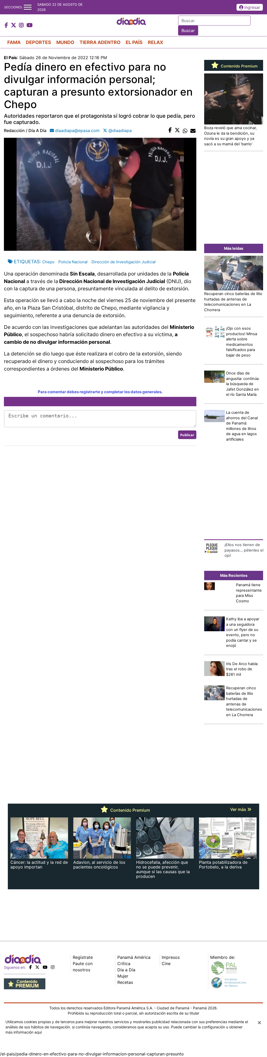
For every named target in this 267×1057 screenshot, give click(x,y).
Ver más (238, 809)
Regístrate (83, 957)
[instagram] (52, 967)
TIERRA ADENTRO (100, 42)
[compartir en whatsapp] (185, 130)
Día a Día (126, 969)
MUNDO (65, 42)
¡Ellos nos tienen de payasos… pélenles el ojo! (243, 550)
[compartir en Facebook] (170, 130)
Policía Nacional (73, 261)
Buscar (188, 30)
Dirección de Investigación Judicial (124, 261)
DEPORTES (38, 42)
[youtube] (45, 967)
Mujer (122, 976)
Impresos (171, 957)
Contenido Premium (239, 66)
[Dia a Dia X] (14, 25)
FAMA (14, 42)
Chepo (48, 261)
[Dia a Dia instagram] (22, 25)
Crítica (123, 963)
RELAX (155, 42)
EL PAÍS (134, 42)
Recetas (125, 982)
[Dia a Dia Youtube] (30, 25)
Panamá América (133, 957)
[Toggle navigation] (27, 7)
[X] (37, 967)
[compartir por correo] (193, 130)
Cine (166, 963)
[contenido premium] (24, 983)
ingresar (252, 7)
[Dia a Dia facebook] (7, 25)
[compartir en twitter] (177, 130)
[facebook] (30, 967)
